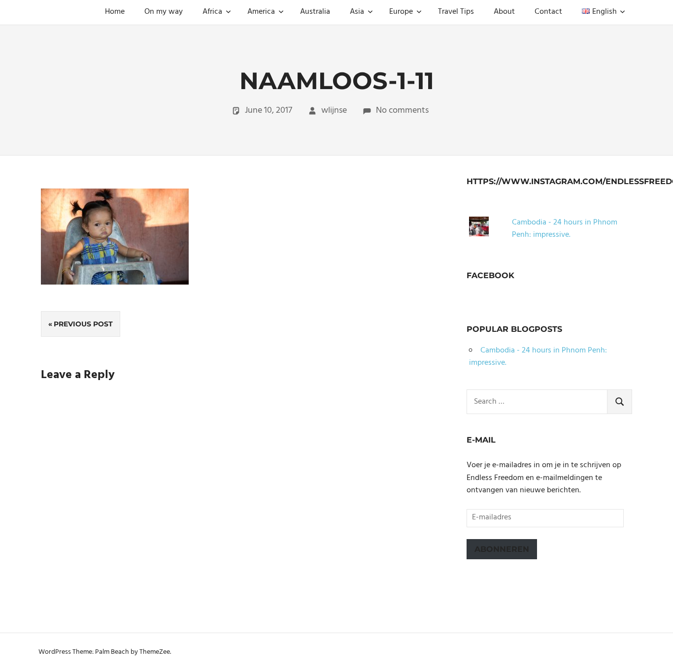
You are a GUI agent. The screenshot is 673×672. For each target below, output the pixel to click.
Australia (315, 11)
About (504, 11)
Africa (212, 11)
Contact (548, 11)
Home (115, 11)
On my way (163, 11)
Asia (357, 11)
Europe (401, 11)
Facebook (490, 275)
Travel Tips (456, 11)
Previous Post (83, 324)
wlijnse (334, 110)
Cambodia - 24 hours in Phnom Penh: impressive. (564, 229)
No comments (402, 110)
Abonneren (501, 549)
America (261, 11)
